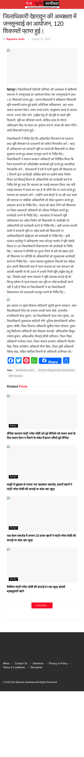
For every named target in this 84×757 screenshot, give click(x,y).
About (6, 663)
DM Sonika (15, 376)
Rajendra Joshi (15, 39)
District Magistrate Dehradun (56, 370)
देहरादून (13, 426)
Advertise (38, 663)
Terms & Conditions (14, 667)
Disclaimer (36, 667)
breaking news (25, 370)
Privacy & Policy (58, 663)
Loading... (42, 605)
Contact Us (21, 663)
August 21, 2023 (41, 39)
